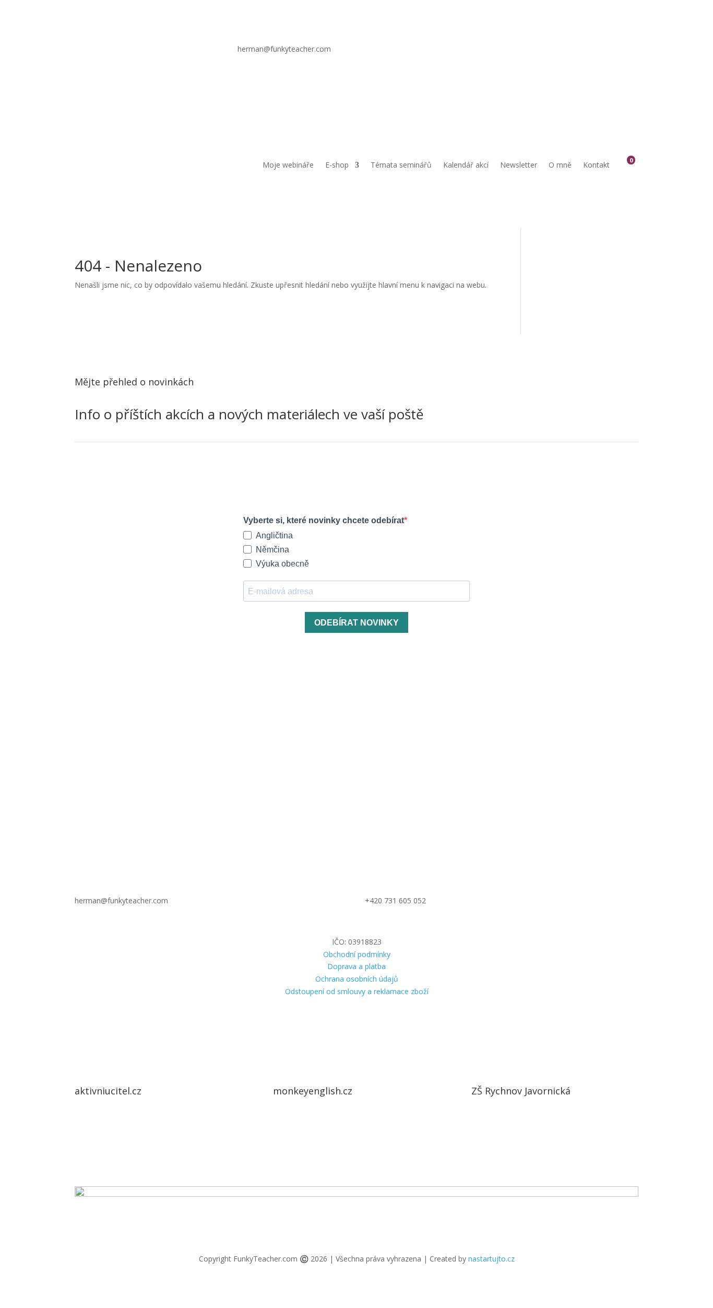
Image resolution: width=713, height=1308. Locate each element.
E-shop (337, 165)
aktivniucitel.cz (108, 1091)
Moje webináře (288, 165)
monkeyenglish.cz (312, 1091)
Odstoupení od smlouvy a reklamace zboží (357, 991)
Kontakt (596, 165)
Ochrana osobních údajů (356, 979)
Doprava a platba (356, 966)
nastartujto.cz (491, 1259)
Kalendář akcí (466, 165)
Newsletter (518, 165)
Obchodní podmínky (356, 954)
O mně (560, 165)
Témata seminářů (401, 165)
